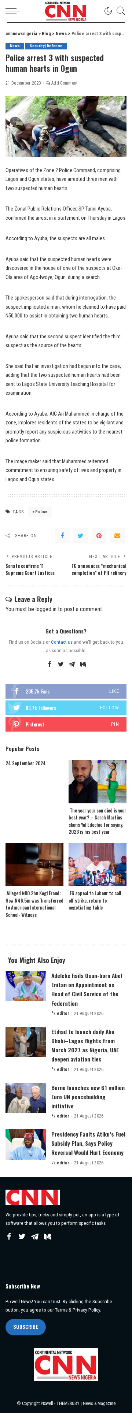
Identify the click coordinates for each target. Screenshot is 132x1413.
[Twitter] (80, 535)
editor (63, 1013)
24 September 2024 (26, 763)
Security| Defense (46, 46)
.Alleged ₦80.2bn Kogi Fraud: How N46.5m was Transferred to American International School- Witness (34, 903)
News (15, 46)
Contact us (62, 642)
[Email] (117, 535)
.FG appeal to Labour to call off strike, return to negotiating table (95, 900)
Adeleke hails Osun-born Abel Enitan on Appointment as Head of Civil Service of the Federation (86, 989)
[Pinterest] (99, 535)
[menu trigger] (15, 11)
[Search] (119, 11)
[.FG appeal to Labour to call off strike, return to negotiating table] (97, 864)
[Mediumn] (82, 664)
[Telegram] (71, 664)
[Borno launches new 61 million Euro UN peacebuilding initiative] (26, 1098)
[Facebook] (62, 535)
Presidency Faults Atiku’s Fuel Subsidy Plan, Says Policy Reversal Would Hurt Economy (88, 1143)
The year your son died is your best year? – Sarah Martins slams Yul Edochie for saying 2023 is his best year (97, 821)
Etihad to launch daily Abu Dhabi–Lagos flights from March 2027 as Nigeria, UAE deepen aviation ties (85, 1045)
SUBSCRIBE (25, 1327)
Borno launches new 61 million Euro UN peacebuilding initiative (88, 1096)
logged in (46, 609)
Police (41, 511)
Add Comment (64, 83)
